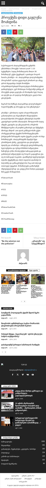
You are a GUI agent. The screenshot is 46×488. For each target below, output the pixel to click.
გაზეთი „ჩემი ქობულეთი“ (13, 479)
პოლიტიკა (5, 453)
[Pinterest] (15, 32)
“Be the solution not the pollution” (10, 242)
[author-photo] (23, 255)
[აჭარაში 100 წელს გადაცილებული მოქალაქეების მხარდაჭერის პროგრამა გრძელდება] (8, 279)
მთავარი (3, 9)
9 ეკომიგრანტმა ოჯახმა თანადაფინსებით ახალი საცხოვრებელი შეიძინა (22, 289)
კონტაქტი (38, 479)
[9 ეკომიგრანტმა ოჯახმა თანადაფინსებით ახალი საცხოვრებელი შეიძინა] (23, 279)
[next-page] (24, 301)
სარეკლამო (23, 481)
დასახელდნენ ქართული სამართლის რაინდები (20, 344)
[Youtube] (33, 375)
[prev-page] (21, 301)
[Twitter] (9, 32)
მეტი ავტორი (33, 270)
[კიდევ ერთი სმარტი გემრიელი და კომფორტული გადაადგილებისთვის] (7, 394)
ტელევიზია (15, 476)
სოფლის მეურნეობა (9, 464)
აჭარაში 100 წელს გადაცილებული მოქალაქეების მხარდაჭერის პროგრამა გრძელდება (7, 289)
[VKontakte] (28, 375)
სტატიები (5, 460)
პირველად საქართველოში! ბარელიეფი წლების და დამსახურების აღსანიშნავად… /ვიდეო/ (28, 421)
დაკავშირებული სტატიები (17, 270)
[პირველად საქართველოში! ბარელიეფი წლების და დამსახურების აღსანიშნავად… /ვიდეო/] (7, 421)
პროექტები (28, 479)
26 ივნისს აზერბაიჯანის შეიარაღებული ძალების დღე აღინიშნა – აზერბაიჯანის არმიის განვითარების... (28, 406)
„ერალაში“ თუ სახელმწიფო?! (38, 242)
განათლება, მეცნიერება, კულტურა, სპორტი (18, 449)
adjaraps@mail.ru (30, 370)
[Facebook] (3, 32)
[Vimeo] (23, 375)
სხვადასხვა (5, 445)
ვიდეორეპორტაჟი (14, 9)
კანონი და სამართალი (10, 456)
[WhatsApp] (20, 32)
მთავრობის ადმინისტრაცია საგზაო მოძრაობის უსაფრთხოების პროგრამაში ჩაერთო (20, 324)
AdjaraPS (23, 263)
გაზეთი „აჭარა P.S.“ (28, 476)
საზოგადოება (26, 9)
